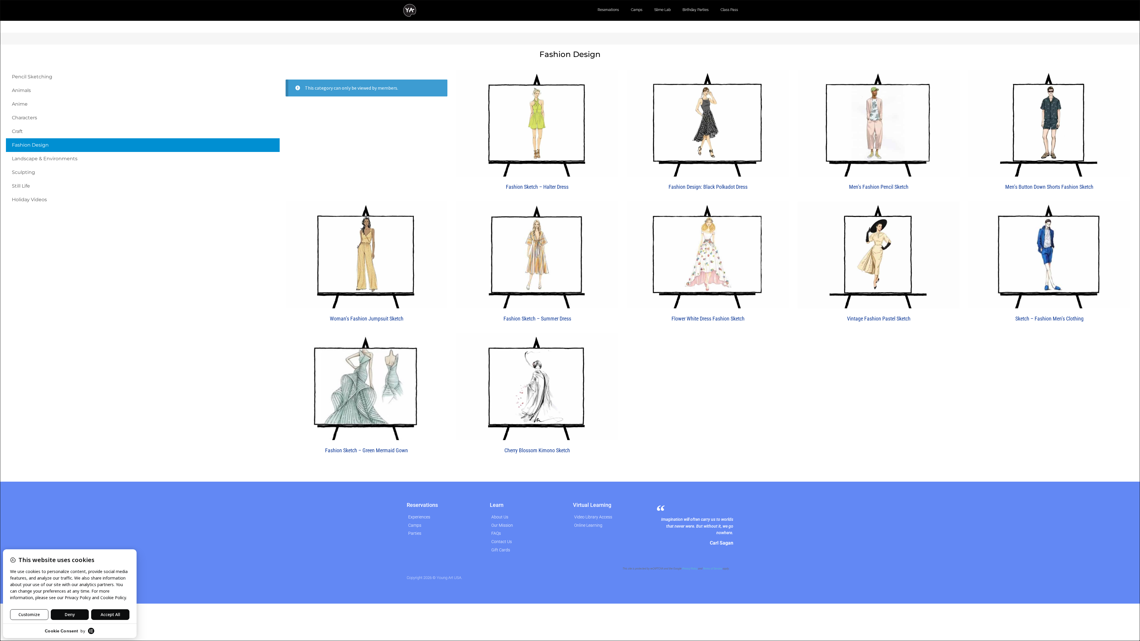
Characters (24, 117)
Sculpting (23, 172)
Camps (636, 10)
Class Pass (729, 10)
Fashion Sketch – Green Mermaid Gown (366, 450)
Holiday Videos (29, 199)
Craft (17, 131)
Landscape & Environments (44, 158)
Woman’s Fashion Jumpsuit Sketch (366, 318)
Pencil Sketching (32, 77)
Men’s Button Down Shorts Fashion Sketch (1049, 187)
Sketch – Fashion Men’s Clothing (1049, 318)
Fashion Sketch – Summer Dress (537, 318)
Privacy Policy (689, 568)
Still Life (21, 186)
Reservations (608, 10)
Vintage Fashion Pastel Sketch (879, 318)
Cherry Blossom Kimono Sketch (537, 450)
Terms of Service (712, 568)
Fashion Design (30, 145)
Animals (21, 90)
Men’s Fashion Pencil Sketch (878, 187)
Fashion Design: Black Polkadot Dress (708, 187)
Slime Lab (662, 10)
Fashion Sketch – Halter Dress (537, 187)
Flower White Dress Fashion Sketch (708, 318)
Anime (20, 104)
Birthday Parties (696, 10)
